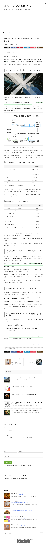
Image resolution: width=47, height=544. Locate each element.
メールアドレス (21, 451)
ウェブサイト (6, 456)
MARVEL (32, 341)
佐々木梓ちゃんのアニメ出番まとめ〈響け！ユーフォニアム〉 (21, 518)
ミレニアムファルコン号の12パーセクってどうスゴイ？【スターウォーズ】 (26, 377)
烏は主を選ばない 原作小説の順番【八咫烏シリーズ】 (20, 502)
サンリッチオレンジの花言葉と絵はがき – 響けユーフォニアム (21, 510)
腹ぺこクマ (40, 344)
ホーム (5, 32)
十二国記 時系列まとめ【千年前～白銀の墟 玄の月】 (21, 386)
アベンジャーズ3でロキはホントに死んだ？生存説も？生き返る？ (24, 410)
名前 (5, 451)
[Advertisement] (23, 21)
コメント (5, 440)
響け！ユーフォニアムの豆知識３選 (17, 494)
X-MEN (28, 341)
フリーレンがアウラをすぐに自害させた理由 (18, 525)
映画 (9, 32)
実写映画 (40, 341)
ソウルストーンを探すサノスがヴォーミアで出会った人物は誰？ (24, 394)
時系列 (36, 341)
